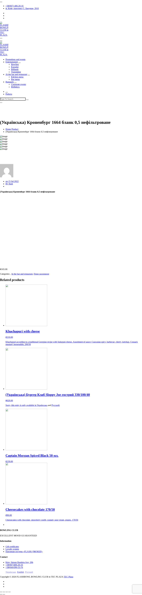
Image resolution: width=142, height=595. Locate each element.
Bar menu (15, 79)
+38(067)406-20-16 (14, 565)
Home (8, 129)
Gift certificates (12, 546)
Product (15, 129)
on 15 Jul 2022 (12, 181)
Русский (55, 405)
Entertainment (12, 62)
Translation (16, 72)
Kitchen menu (17, 77)
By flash (9, 184)
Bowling (15, 64)
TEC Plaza (68, 577)
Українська (42, 405)
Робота (9, 94)
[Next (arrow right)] (4, 594)
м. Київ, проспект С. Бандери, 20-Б (22, 8)
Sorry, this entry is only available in (21, 405)
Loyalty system (12, 549)
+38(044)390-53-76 (14, 567)
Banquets (10, 82)
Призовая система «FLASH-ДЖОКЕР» (24, 551)
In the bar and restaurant (22, 274)
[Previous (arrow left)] (1, 594)
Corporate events (18, 84)
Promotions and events (15, 59)
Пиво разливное (41, 274)
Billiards (14, 69)
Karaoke (15, 67)
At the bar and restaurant (16, 74)
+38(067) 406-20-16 (14, 6)
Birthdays (15, 87)
